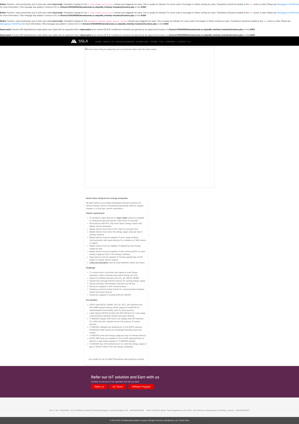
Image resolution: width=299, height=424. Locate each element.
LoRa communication (98, 262)
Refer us (99, 386)
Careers (170, 42)
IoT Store (118, 386)
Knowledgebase (125, 42)
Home (98, 42)
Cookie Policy (184, 420)
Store (153, 42)
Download (142, 42)
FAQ (161, 42)
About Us (108, 42)
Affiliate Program (141, 386)
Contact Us (183, 42)
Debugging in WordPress (288, 4)
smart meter (122, 218)
